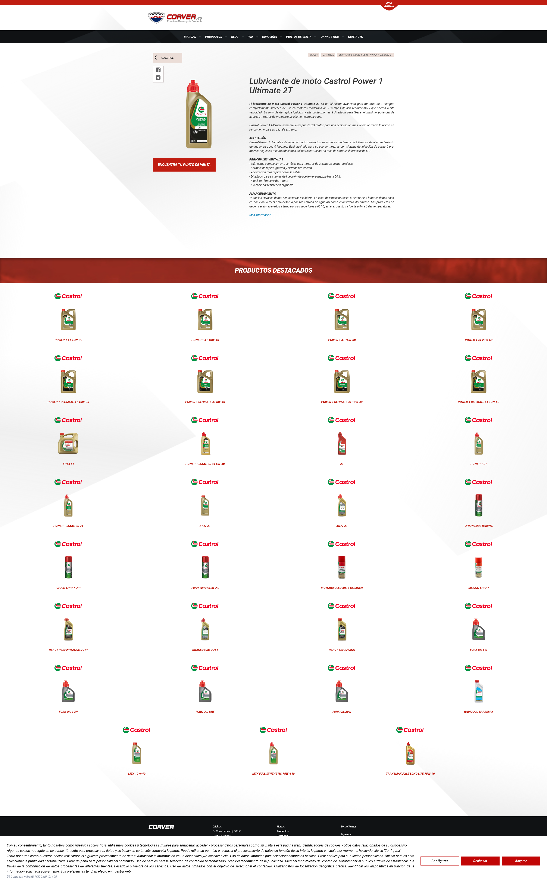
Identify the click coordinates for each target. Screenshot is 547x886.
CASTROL (167, 57)
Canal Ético (330, 36)
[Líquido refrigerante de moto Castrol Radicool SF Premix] (479, 668)
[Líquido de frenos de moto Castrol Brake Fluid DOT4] (205, 606)
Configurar (439, 861)
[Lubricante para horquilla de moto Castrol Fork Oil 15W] (205, 668)
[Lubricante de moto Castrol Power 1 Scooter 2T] (68, 482)
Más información (260, 215)
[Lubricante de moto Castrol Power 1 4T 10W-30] (68, 296)
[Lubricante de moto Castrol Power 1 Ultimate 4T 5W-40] (205, 358)
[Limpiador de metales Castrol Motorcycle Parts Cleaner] (342, 544)
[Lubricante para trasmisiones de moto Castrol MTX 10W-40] (137, 730)
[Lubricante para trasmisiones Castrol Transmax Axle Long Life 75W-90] (410, 730)
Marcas (190, 36)
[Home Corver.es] (174, 17)
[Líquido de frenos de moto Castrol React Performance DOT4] (68, 606)
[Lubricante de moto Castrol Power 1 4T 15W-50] (342, 296)
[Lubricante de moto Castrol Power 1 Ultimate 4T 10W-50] (479, 358)
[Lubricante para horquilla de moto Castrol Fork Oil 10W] (68, 668)
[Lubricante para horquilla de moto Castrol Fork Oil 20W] (342, 668)
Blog (234, 36)
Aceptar (521, 861)
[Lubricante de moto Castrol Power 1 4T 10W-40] (205, 296)
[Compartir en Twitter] (158, 78)
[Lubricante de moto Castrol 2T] (342, 420)
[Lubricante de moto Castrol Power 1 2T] (479, 420)
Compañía (269, 36)
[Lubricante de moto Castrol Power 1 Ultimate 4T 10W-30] (68, 358)
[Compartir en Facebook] (158, 70)
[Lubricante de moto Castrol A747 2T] (205, 482)
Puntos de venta (299, 36)
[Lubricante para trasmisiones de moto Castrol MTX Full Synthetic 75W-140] (273, 730)
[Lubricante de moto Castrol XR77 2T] (342, 482)
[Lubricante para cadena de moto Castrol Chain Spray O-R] (68, 544)
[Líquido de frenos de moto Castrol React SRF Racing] (342, 606)
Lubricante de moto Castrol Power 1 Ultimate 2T (366, 54)
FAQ (250, 36)
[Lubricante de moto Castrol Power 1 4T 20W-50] (479, 296)
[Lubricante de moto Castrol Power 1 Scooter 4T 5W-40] (205, 420)
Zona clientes (389, 4)
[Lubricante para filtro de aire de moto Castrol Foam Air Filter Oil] (205, 544)
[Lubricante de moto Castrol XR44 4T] (68, 420)
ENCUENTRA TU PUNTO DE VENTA (184, 165)
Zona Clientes (348, 826)
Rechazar (480, 861)
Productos (213, 36)
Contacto (355, 36)
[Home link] (161, 827)
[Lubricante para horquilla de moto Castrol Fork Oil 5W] (479, 606)
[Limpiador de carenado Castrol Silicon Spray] (479, 544)
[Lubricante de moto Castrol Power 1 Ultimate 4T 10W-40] (342, 358)
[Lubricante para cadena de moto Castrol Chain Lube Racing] (479, 482)
